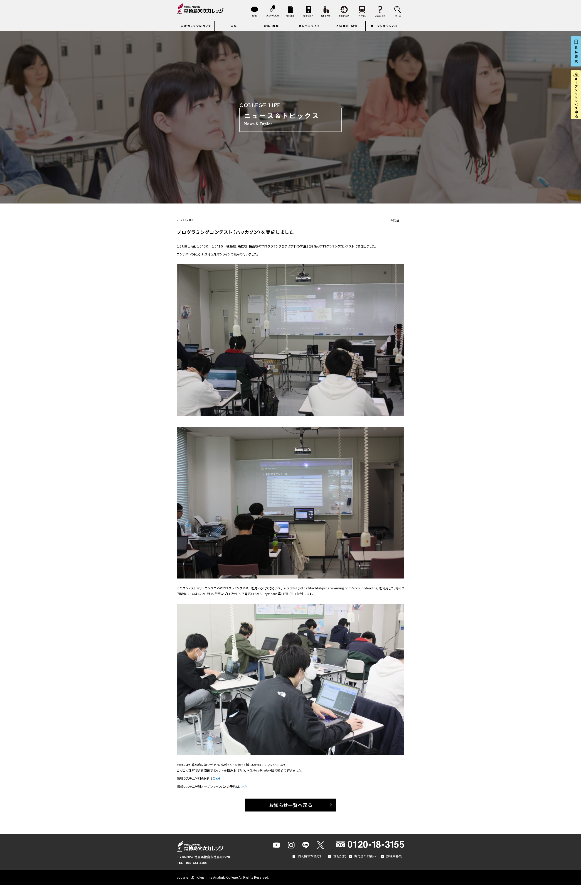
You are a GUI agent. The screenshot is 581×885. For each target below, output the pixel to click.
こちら (216, 778)
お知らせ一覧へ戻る (291, 805)
